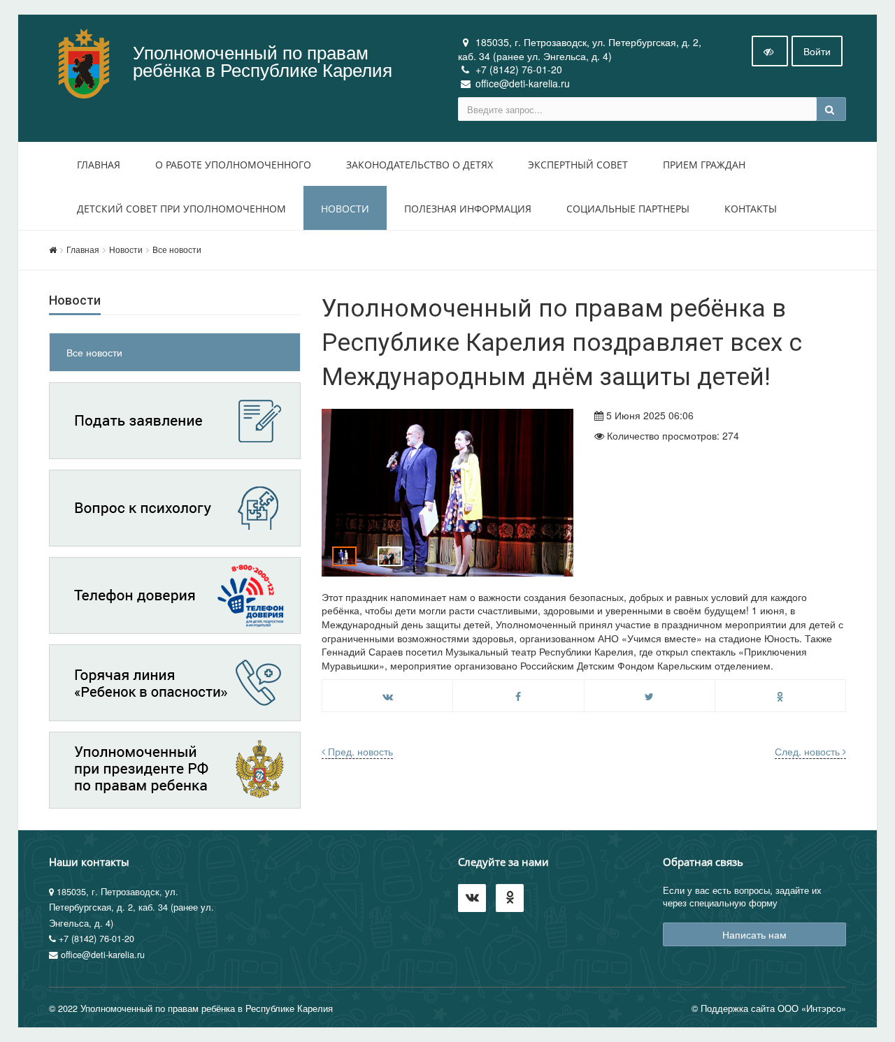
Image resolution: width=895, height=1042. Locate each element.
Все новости (176, 249)
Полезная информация (467, 208)
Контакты (750, 208)
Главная (98, 164)
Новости (345, 208)
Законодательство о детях (419, 164)
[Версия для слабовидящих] (770, 51)
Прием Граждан (704, 164)
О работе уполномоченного (233, 164)
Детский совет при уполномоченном (181, 208)
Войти (817, 51)
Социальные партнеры (627, 208)
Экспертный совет (578, 164)
